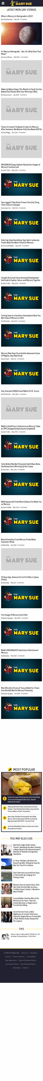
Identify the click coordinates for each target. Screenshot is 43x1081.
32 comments (24, 57)
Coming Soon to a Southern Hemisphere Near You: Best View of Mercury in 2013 (21, 316)
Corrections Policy (12, 964)
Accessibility (31, 956)
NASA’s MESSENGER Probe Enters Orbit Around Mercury (19, 651)
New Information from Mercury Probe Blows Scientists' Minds (18, 540)
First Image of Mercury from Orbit (14, 615)
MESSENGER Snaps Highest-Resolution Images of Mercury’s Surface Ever (20, 165)
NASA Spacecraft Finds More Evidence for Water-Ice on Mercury (21, 502)
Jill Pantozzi (7, 394)
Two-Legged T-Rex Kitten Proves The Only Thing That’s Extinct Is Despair (20, 203)
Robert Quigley (8, 618)
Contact (25, 968)
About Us (25, 953)
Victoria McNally (8, 246)
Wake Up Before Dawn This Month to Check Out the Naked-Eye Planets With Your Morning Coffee (21, 90)
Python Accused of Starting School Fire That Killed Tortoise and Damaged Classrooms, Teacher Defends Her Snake (24, 799)
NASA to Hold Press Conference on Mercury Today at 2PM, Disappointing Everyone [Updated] (20, 427)
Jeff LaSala (6, 321)
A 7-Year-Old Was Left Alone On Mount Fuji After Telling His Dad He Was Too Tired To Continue (26, 862)
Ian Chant (6, 359)
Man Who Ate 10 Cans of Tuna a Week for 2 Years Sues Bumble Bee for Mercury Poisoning (20, 689)
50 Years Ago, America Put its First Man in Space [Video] (20, 578)
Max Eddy (6, 545)
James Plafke (7, 507)
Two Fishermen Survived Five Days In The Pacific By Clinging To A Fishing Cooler (26, 874)
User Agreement (11, 960)
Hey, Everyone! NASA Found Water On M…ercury (20, 391)
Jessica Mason (7, 57)
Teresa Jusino (7, 95)
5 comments (22, 394)
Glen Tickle (6, 170)
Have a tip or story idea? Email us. (24, 934)
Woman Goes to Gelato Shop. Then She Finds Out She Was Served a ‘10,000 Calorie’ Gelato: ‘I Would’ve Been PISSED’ (26, 888)
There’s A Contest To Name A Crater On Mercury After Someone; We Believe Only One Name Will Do (21, 128)
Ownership (16, 968)
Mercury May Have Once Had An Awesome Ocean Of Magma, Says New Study (20, 354)
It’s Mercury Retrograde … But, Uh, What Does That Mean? (21, 52)
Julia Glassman (8, 19)
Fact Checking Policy (28, 964)
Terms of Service (19, 956)
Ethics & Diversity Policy (27, 960)
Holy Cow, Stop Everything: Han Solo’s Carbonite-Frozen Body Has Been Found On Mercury (20, 241)
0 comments (23, 19)
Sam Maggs (6, 132)
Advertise (33, 953)
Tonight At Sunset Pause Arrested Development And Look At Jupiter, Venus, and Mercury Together (20, 278)
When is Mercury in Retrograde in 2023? (17, 16)
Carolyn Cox (7, 208)
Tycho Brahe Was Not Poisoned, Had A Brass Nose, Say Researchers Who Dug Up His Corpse (20, 465)
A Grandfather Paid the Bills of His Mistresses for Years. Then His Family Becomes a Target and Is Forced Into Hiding (26, 901)
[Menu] (3, 3)
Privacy (8, 956)
